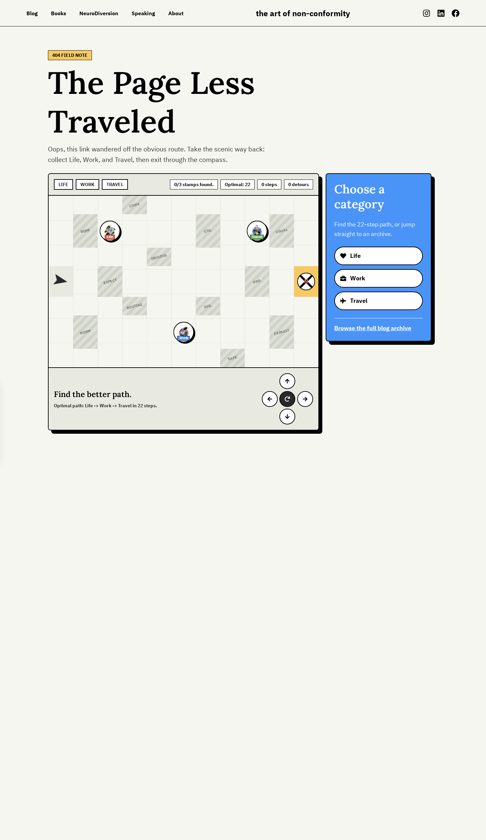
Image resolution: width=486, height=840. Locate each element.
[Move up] (287, 381)
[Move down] (287, 416)
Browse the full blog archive (372, 328)
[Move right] (305, 399)
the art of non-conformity (303, 13)
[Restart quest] (287, 399)
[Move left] (270, 399)
